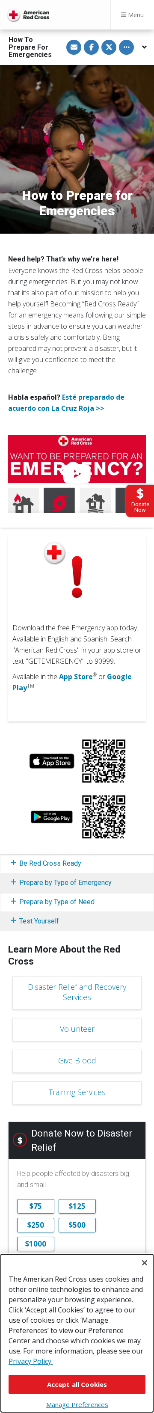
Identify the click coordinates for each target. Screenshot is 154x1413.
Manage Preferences (77, 1404)
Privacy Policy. (31, 1361)
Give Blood (77, 1060)
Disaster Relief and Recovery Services (77, 992)
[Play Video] (77, 474)
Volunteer (77, 1029)
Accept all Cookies (77, 1384)
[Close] (144, 1262)
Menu (135, 15)
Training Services (77, 1092)
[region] (77, 1333)
